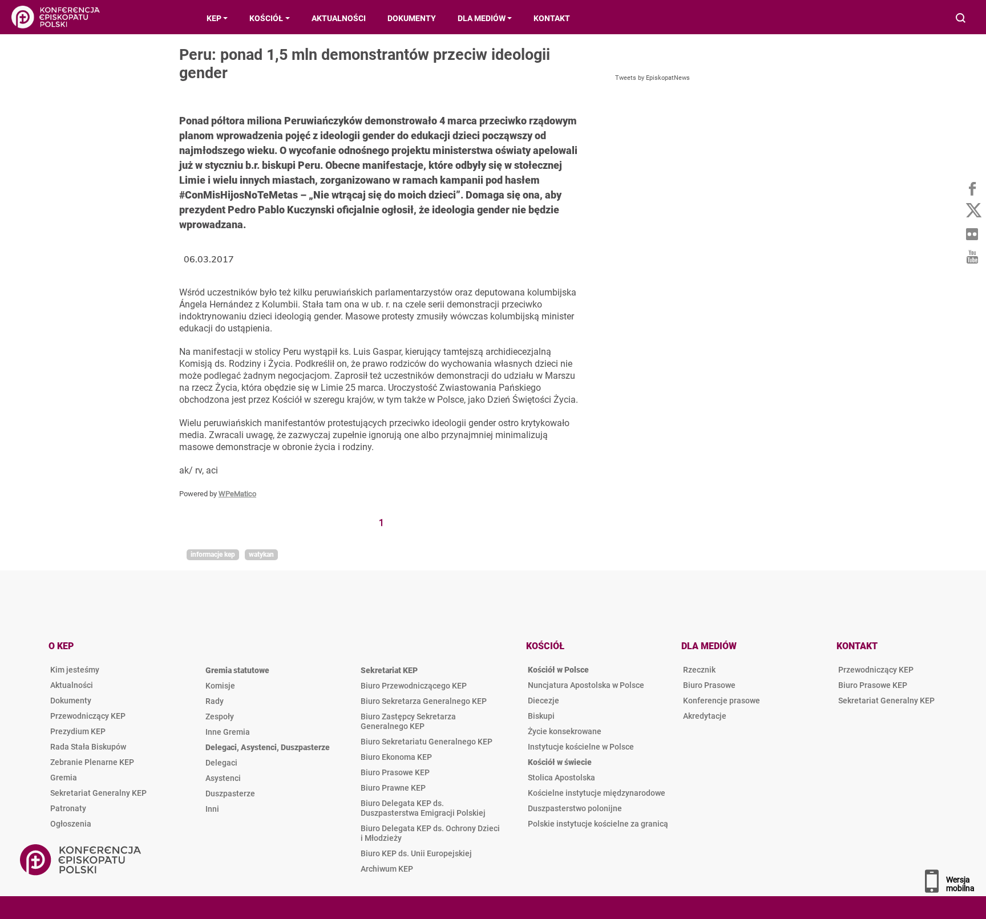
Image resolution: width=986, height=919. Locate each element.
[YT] (971, 257)
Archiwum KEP (387, 868)
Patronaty (68, 808)
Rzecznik (699, 669)
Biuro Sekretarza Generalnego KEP (424, 701)
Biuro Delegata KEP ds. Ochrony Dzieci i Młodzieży (430, 833)
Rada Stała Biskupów (88, 746)
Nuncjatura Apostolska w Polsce (586, 685)
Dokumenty (70, 700)
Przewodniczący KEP (88, 715)
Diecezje (543, 700)
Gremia (63, 777)
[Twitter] (971, 211)
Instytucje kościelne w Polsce (581, 746)
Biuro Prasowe (709, 685)
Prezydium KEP (78, 731)
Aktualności (71, 685)
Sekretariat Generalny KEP (98, 792)
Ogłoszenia (70, 823)
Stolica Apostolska (561, 777)
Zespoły (219, 716)
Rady (214, 701)
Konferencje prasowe (721, 700)
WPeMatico (237, 493)
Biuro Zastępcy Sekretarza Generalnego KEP (408, 721)
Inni (212, 808)
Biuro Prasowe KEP (395, 772)
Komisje (220, 685)
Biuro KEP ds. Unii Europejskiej (416, 853)
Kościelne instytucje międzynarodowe (596, 792)
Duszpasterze (230, 793)
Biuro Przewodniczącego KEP (414, 685)
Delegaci (221, 762)
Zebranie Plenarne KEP (92, 762)
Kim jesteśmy (74, 669)
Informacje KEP (213, 554)
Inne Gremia (227, 731)
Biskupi (541, 715)
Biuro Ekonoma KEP (396, 757)
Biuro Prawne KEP (393, 787)
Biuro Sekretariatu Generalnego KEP (426, 741)
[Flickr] (971, 234)
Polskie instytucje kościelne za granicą (598, 823)
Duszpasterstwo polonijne (575, 808)
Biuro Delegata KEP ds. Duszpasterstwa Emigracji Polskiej (423, 808)
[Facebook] (971, 188)
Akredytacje (704, 715)
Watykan (261, 554)
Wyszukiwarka (961, 19)
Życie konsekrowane (564, 731)
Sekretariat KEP (389, 670)
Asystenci (223, 778)
